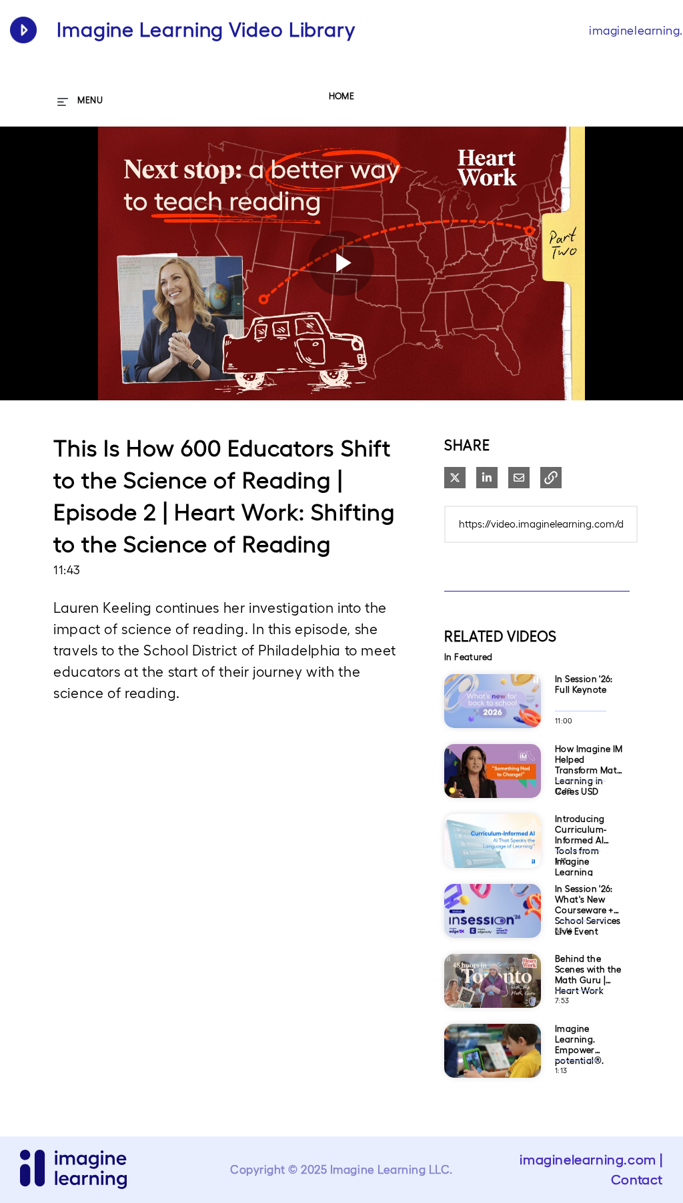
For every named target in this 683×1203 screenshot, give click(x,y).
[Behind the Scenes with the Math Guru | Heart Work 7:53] (492, 1012)
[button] (551, 477)
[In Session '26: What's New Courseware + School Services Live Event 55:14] (492, 942)
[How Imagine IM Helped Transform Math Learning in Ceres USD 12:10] (492, 802)
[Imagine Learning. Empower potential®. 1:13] (492, 1082)
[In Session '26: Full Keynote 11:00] (492, 732)
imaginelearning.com (588, 1159)
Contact (637, 1179)
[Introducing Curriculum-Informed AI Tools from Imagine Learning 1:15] (492, 872)
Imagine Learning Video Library (206, 30)
